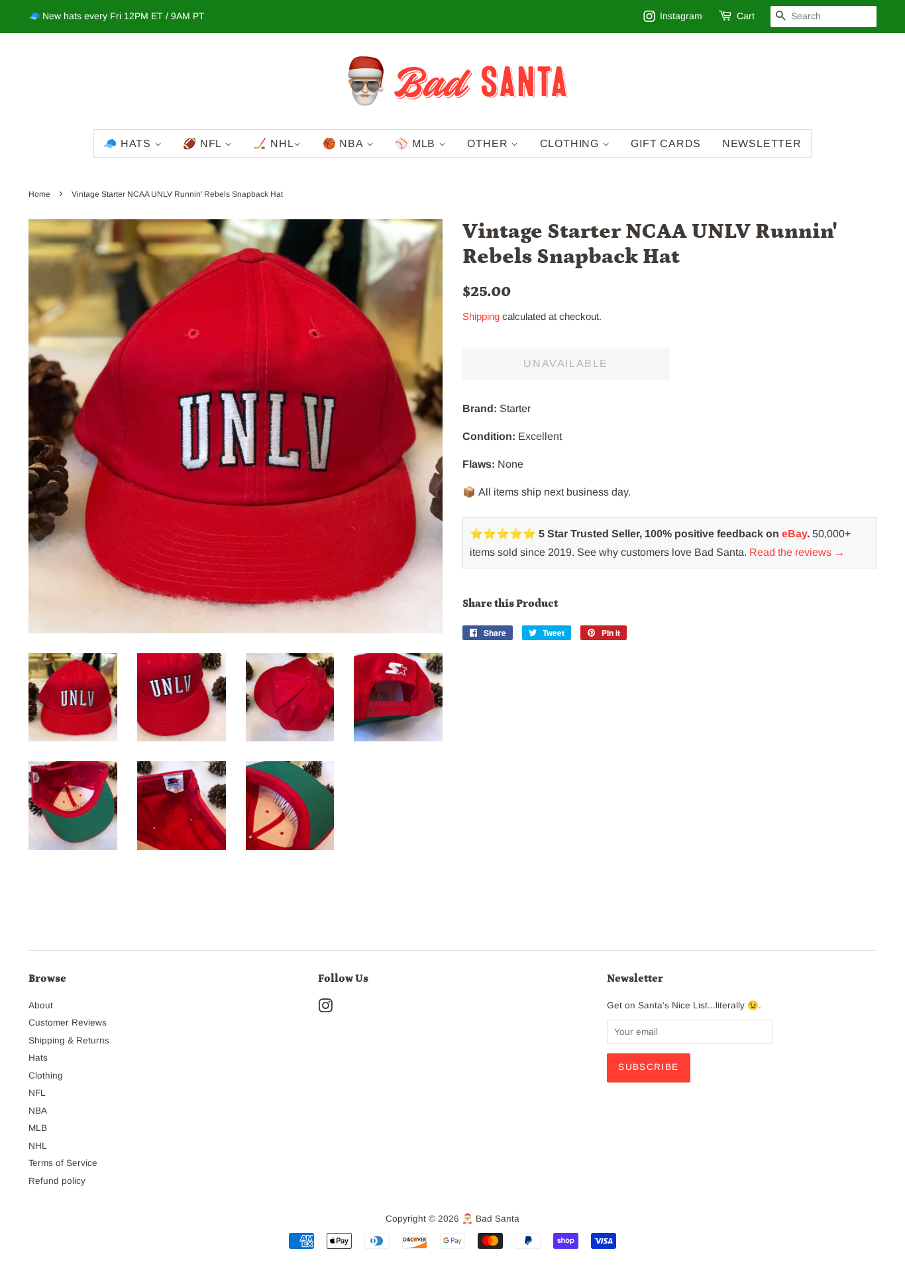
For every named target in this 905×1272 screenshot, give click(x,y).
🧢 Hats (128, 143)
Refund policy (56, 1181)
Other (489, 143)
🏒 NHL (273, 143)
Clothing (571, 143)
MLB (37, 1128)
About (40, 1005)
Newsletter (762, 143)
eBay (794, 533)
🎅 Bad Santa (490, 1219)
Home (39, 194)
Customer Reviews (67, 1023)
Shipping (481, 316)
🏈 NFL (204, 143)
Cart (746, 16)
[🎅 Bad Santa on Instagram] (325, 1009)
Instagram (681, 16)
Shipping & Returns (68, 1040)
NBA (37, 1111)
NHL (37, 1146)
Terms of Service (62, 1163)
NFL (37, 1093)
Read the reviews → (797, 552)
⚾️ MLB (417, 143)
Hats (38, 1058)
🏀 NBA (344, 143)
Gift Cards (666, 143)
